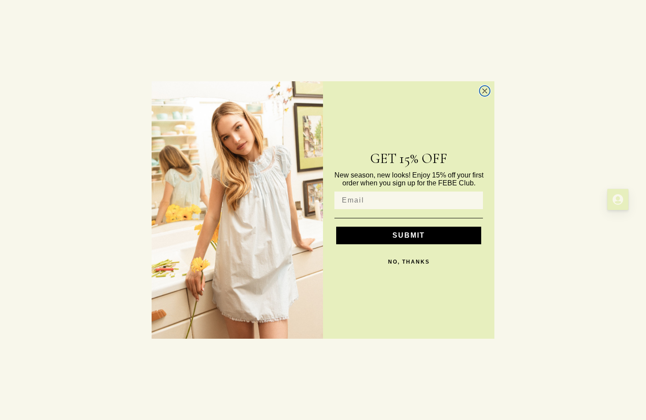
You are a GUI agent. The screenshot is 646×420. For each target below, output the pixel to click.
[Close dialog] (484, 91)
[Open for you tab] (617, 199)
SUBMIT (408, 235)
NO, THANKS (409, 262)
